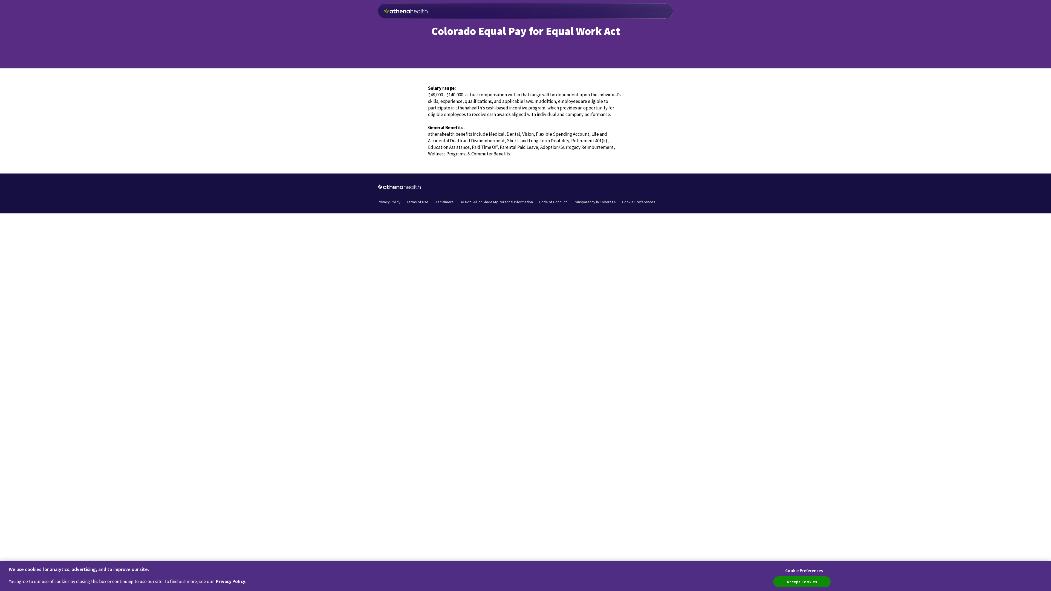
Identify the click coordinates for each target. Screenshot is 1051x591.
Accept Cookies (802, 581)
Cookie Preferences (638, 201)
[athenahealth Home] (406, 10)
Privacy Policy (230, 581)
